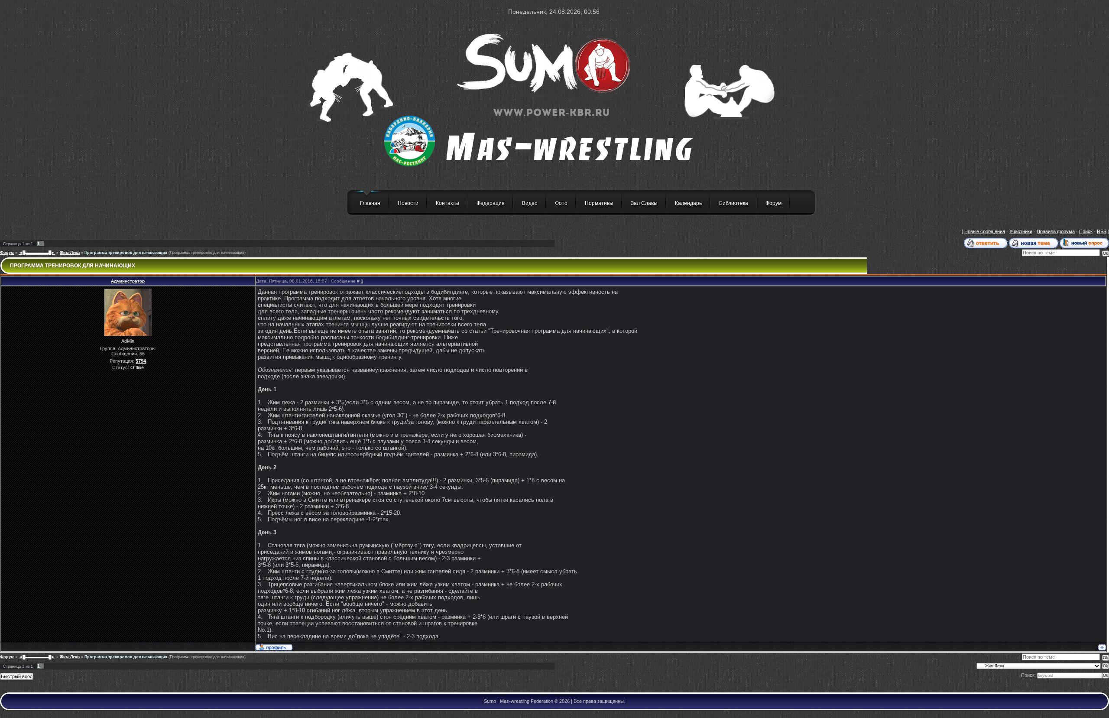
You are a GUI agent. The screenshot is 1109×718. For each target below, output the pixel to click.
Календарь (688, 203)
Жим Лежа (70, 252)
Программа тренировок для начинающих (125, 252)
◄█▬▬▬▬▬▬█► (37, 252)
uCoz (108, 714)
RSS (1101, 231)
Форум (773, 203)
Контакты (447, 203)
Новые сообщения (984, 231)
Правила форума (1056, 231)
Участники (1020, 231)
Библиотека (733, 203)
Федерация (491, 203)
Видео (530, 203)
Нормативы (599, 203)
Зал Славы (644, 203)
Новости (408, 203)
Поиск (1086, 231)
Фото (561, 203)
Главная (370, 203)
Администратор (128, 281)
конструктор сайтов (63, 714)
